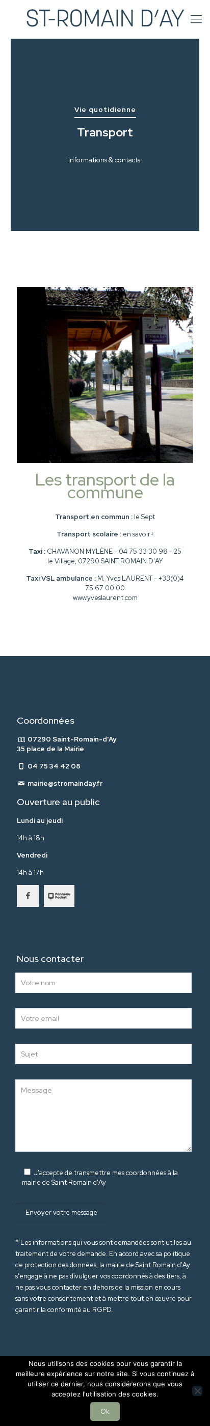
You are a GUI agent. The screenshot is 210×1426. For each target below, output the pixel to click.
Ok (105, 1411)
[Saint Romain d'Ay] (105, 19)
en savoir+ (138, 534)
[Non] (197, 1391)
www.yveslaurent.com (105, 597)
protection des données (60, 1265)
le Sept (144, 516)
